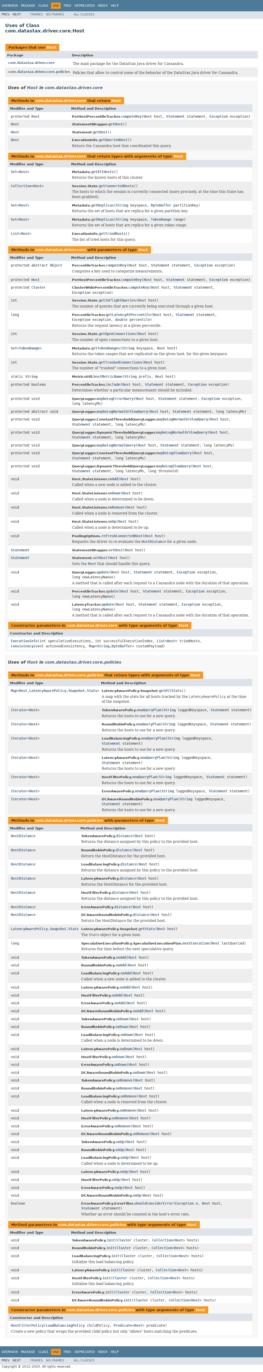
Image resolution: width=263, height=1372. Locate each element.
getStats (146, 929)
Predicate (123, 1325)
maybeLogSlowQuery (174, 453)
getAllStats (170, 691)
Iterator (19, 710)
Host (51, 47)
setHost (115, 550)
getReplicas (102, 205)
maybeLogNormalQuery (116, 445)
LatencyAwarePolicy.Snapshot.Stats (63, 691)
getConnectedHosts (116, 186)
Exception (218, 116)
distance (124, 836)
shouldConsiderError (153, 1203)
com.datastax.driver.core (31, 63)
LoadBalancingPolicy (65, 1325)
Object (56, 265)
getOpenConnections (117, 334)
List (15, 233)
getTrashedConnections (120, 362)
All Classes (84, 14)
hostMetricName (107, 376)
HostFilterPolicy (27, 1325)
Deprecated (84, 5)
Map (92, 646)
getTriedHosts (112, 233)
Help (115, 5)
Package (28, 5)
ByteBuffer (161, 205)
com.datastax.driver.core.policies (39, 72)
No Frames (55, 14)
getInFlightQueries (117, 300)
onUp (112, 521)
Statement (175, 116)
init (111, 1240)
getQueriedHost (113, 140)
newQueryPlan (149, 710)
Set (14, 172)
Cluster (38, 287)
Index (103, 5)
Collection (21, 186)
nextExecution (195, 943)
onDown (114, 493)
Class (43, 5)
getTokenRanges (105, 348)
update (103, 572)
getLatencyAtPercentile (128, 315)
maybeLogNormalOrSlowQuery (122, 411)
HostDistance (23, 836)
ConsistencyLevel (27, 646)
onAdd (113, 479)
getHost (115, 124)
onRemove (116, 507)
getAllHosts (102, 172)
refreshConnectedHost (122, 536)
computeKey (131, 116)
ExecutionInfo (24, 641)
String (122, 205)
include (113, 384)
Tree (67, 5)
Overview (10, 5)
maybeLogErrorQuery (115, 399)
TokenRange (161, 219)
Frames (36, 14)
